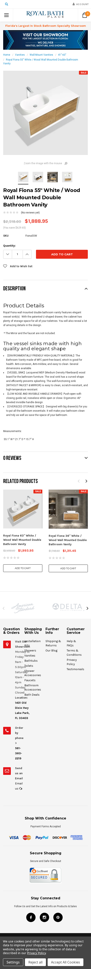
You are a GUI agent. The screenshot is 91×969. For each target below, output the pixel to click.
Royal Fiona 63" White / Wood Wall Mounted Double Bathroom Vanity (22, 540)
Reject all (35, 962)
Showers (30, 650)
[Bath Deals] (45, 39)
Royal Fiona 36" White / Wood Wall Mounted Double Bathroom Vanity (68, 540)
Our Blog (51, 650)
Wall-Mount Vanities (41, 54)
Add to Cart (23, 568)
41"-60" (62, 54)
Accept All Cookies (65, 962)
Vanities (20, 54)
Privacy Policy (36, 953)
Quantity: (9, 245)
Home (6, 54)
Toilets (28, 666)
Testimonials (75, 669)
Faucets (30, 680)
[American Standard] (22, 608)
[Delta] (68, 607)
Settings (13, 962)
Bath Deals (32, 694)
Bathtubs (31, 660)
